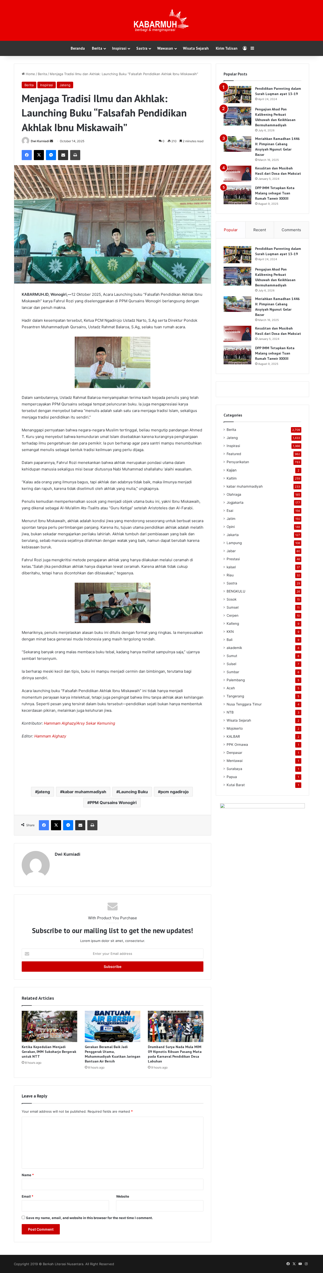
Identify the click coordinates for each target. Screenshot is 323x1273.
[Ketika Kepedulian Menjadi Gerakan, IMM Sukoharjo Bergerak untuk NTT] (49, 1026)
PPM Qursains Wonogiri (113, 802)
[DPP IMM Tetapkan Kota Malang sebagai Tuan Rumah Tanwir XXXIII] (237, 194)
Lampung (234, 543)
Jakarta (233, 535)
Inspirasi (119, 48)
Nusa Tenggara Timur (244, 704)
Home (30, 74)
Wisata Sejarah (196, 48)
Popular (231, 229)
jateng (44, 791)
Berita (97, 48)
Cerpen (232, 615)
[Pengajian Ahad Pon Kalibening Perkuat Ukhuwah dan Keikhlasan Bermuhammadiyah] (237, 116)
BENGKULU (236, 591)
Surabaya (234, 769)
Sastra (141, 48)
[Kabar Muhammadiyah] (161, 20)
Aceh (231, 688)
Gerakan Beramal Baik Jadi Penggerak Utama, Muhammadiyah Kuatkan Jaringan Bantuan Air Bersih (112, 1054)
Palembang (236, 680)
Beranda (78, 48)
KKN (230, 632)
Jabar (231, 551)
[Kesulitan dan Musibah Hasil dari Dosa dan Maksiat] (237, 174)
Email (27, 1196)
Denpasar (234, 753)
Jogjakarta (235, 502)
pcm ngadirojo (174, 791)
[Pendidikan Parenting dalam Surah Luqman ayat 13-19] (237, 94)
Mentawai (235, 761)
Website (122, 1196)
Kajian (231, 470)
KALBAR (233, 736)
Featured (234, 454)
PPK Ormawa (237, 745)
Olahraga (234, 494)
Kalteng (233, 623)
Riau (230, 575)
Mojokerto (235, 728)
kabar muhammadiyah (84, 791)
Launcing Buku (133, 791)
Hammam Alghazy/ (60, 723)
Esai (230, 511)
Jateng (65, 85)
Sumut (232, 656)
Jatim (231, 519)
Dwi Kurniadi (40, 141)
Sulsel (231, 664)
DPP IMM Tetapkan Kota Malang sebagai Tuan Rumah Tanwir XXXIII (274, 193)
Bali (229, 640)
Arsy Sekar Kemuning (96, 723)
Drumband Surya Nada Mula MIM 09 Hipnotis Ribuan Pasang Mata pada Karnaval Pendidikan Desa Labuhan (175, 1054)
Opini (231, 527)
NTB (230, 712)
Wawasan (165, 48)
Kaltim (232, 478)
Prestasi (233, 559)
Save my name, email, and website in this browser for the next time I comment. (89, 1218)
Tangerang (235, 696)
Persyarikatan (238, 462)
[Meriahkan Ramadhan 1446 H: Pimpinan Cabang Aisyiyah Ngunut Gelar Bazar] (237, 144)
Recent (259, 229)
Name (28, 1175)
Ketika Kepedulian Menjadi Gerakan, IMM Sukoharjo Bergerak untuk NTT (49, 1052)
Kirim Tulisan (226, 48)
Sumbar (233, 672)
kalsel (231, 567)
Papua (232, 777)
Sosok (231, 599)
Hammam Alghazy (50, 736)
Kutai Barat (236, 785)
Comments (291, 229)
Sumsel (232, 607)
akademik (234, 648)
